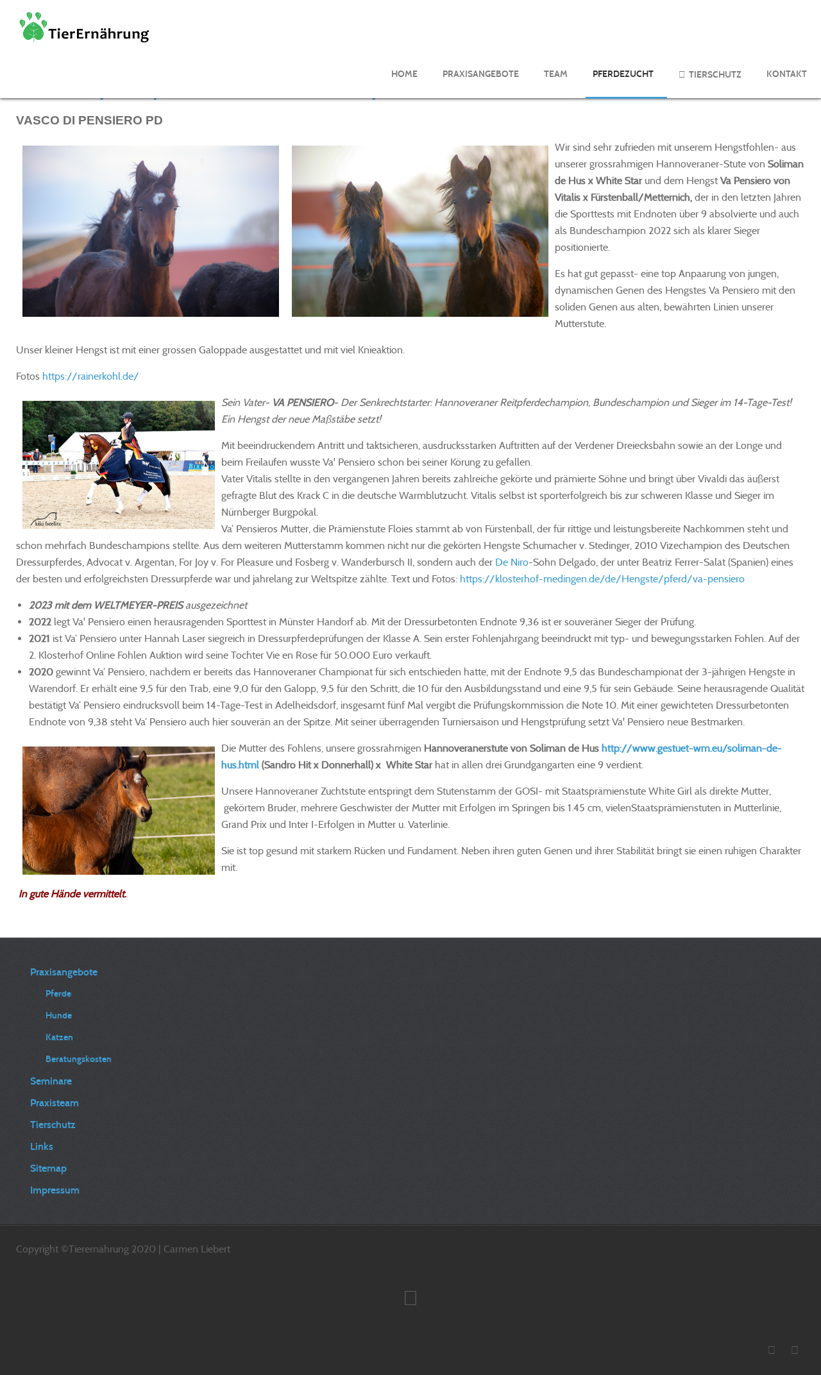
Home (404, 74)
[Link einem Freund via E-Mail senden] (801, 120)
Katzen (59, 1037)
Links (41, 1146)
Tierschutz (53, 1124)
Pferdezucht (623, 74)
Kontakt (786, 74)
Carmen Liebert (197, 1249)
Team (556, 74)
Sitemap (48, 1168)
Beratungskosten (79, 1059)
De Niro (512, 562)
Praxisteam (54, 1103)
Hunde (59, 1015)
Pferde (58, 993)
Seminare (51, 1081)
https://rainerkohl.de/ (90, 376)
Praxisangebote (481, 74)
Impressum (55, 1190)
